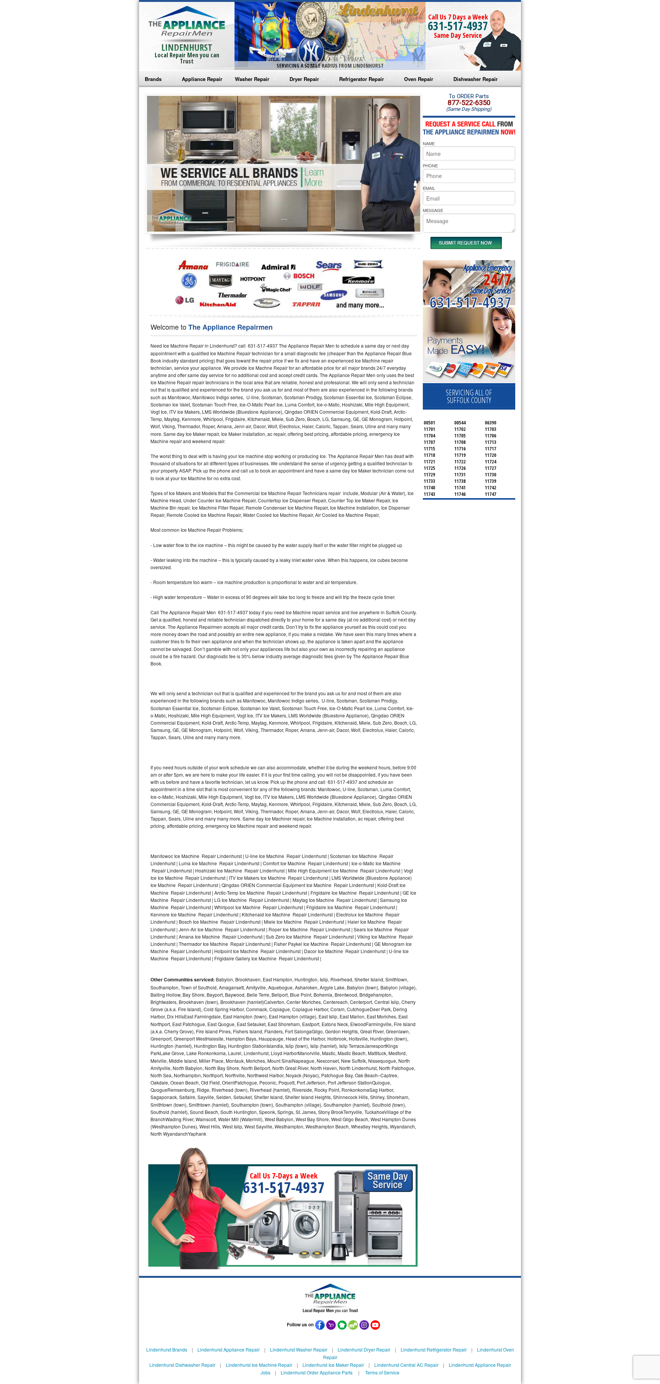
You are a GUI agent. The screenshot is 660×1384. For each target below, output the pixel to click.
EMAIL (429, 188)
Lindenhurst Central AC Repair (406, 1364)
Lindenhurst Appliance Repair (228, 1349)
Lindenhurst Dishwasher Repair (182, 1364)
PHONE (430, 165)
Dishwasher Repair (475, 79)
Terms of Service (382, 1372)
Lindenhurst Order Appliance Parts (317, 1372)
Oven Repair (418, 79)
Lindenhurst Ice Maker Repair (333, 1364)
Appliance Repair (202, 79)
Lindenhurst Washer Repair (298, 1349)
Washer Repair (252, 79)
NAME (429, 143)
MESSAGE (433, 210)
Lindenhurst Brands (166, 1349)
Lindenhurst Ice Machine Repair (259, 1364)
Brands (153, 79)
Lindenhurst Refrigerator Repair (434, 1349)
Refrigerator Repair (361, 79)
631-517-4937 (458, 26)
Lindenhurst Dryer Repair (364, 1349)
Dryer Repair (304, 79)
